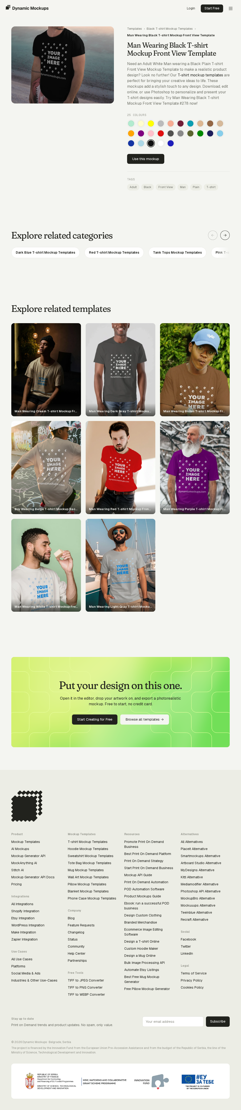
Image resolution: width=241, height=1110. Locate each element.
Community (76, 946)
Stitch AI (17, 870)
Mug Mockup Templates (86, 870)
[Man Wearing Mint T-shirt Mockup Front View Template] (131, 124)
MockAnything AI (24, 863)
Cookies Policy (192, 987)
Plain (196, 187)
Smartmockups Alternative (200, 856)
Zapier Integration (24, 939)
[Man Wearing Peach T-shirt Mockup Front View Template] (171, 124)
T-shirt (211, 187)
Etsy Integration (23, 918)
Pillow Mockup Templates (87, 884)
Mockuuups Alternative (198, 905)
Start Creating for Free (94, 719)
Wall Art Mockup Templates (88, 877)
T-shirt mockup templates (200, 75)
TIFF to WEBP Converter (86, 994)
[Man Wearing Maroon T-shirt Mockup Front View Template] (181, 124)
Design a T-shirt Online (141, 941)
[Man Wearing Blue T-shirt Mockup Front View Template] (171, 143)
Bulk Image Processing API (144, 963)
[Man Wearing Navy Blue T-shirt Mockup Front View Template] (210, 133)
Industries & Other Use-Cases (34, 980)
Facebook (188, 939)
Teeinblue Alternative (196, 912)
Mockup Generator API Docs (33, 877)
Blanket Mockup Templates (88, 891)
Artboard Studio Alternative (201, 863)
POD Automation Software (144, 889)
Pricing (16, 884)
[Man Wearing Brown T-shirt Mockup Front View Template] (210, 124)
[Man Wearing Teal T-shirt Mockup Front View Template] (190, 124)
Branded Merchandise (140, 922)
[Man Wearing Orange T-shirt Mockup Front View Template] (131, 133)
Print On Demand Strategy (144, 861)
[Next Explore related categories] (225, 235)
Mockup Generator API (28, 856)
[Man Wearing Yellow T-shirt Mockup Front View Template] (151, 124)
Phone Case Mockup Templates (92, 898)
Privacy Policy (192, 980)
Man (183, 187)
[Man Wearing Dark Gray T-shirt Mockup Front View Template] (171, 133)
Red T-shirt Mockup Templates (114, 252)
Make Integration (23, 932)
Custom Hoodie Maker (141, 948)
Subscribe (217, 1021)
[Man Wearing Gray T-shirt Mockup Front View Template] (181, 133)
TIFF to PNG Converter (85, 987)
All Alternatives (192, 842)
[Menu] (230, 8)
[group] (120, 252)
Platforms (18, 966)
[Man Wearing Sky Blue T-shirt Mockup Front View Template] (220, 133)
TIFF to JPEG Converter (86, 980)
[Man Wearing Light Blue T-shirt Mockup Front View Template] (141, 143)
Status (73, 939)
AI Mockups (20, 849)
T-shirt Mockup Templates (88, 842)
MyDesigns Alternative (197, 870)
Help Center (76, 953)
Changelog (76, 932)
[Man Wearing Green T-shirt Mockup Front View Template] (200, 133)
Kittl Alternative (192, 877)
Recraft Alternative (194, 919)
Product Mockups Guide (142, 896)
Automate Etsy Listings (141, 970)
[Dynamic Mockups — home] (27, 8)
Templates (134, 29)
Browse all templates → (144, 719)
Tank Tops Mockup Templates (177, 252)
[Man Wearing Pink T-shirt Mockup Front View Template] (151, 133)
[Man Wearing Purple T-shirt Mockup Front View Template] (141, 133)
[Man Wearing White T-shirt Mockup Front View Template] (161, 143)
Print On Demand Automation (146, 882)
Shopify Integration (25, 911)
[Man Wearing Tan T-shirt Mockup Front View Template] (200, 124)
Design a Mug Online (140, 955)
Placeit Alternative (194, 849)
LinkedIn (187, 953)
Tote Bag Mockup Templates (89, 863)
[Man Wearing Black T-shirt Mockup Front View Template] (151, 143)
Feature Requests (81, 925)
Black (147, 187)
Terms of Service (194, 973)
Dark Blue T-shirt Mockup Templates (45, 252)
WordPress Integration (27, 925)
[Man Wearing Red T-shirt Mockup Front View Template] (161, 133)
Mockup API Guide (138, 875)
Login (191, 8)
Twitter (186, 946)
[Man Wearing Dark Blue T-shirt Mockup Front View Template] (131, 143)
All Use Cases (21, 959)
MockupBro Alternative (198, 898)
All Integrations (22, 904)
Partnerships (77, 960)
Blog (71, 918)
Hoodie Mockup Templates (88, 849)
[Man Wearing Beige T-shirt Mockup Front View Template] (220, 124)
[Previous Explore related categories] (212, 235)
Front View (165, 187)
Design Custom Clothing (142, 915)
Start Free (212, 8)
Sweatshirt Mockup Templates (90, 856)
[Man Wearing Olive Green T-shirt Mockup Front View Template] (190, 133)
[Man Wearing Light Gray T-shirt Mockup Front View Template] (161, 124)
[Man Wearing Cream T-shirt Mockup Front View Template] (141, 124)
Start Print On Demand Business (148, 868)
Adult (133, 187)
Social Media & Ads (25, 973)
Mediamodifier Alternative (199, 884)
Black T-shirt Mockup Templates (170, 29)
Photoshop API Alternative (201, 891)
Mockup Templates (25, 842)
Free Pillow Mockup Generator (147, 989)
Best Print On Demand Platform (147, 854)
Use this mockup (145, 159)
